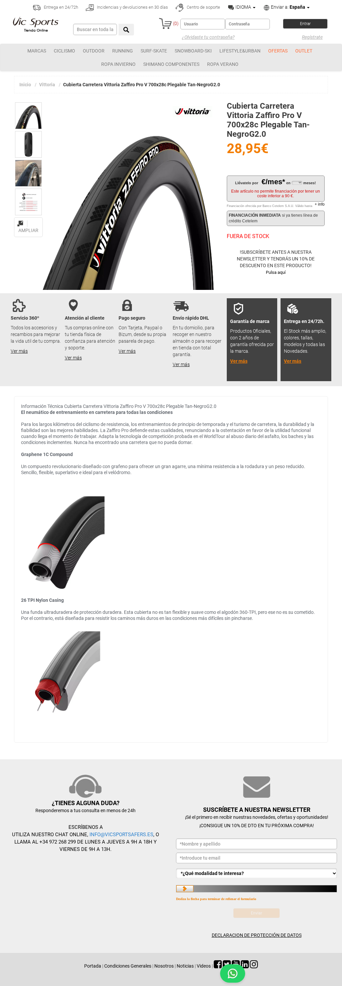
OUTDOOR (94, 50)
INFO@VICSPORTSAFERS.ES (121, 835)
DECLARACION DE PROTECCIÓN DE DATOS (257, 935)
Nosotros (164, 966)
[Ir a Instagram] (254, 966)
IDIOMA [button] (243, 7)
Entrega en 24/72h (60, 7)
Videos (204, 966)
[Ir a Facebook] (218, 966)
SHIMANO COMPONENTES (171, 64)
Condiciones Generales (127, 966)
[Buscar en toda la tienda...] (126, 29)
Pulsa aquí (276, 272)
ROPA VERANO (222, 64)
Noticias (185, 966)
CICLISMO (64, 50)
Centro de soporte (203, 7)
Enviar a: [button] (287, 7)
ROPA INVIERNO (118, 64)
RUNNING (122, 50)
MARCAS (36, 50)
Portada (92, 966)
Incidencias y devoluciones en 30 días (132, 7)
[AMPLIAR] (28, 219)
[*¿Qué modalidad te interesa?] (256, 873)
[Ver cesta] (165, 23)
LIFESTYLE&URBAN (240, 50)
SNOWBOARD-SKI (193, 50)
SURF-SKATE (154, 50)
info (320, 204)
